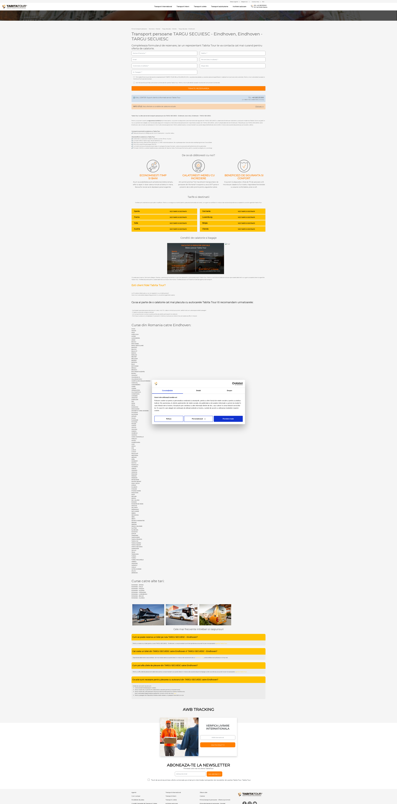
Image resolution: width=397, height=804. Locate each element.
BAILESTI (134, 347)
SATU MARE (135, 511)
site (194, 624)
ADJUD (134, 330)
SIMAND (134, 522)
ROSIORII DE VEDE (137, 504)
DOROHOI (135, 407)
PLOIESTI (134, 487)
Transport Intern (183, 6)
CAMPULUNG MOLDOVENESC (141, 381)
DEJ (133, 401)
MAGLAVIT (135, 453)
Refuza (168, 419)
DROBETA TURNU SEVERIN (140, 410)
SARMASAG (135, 509)
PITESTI (134, 485)
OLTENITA (135, 466)
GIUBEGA (135, 433)
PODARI (134, 489)
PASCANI (134, 474)
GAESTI (134, 425)
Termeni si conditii (200, 802)
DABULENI (135, 399)
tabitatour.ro (199, 638)
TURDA (134, 556)
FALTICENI (135, 414)
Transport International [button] (163, 6)
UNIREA (134, 561)
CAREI (133, 386)
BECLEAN (135, 358)
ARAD (133, 340)
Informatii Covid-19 (206, 795)
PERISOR (134, 478)
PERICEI (134, 476)
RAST (133, 494)
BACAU (134, 342)
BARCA (134, 353)
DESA (133, 403)
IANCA (134, 446)
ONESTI (134, 468)
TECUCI (134, 550)
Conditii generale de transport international (146, 791)
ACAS (133, 329)
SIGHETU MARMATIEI (138, 520)
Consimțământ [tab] (167, 390)
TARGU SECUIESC (137, 546)
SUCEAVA (135, 532)
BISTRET (134, 360)
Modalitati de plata (138, 780)
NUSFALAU (135, 464)
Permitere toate (228, 419)
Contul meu (256, 1)
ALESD (134, 336)
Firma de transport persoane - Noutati (212, 784)
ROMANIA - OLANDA (138, 598)
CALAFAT (134, 375)
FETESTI (134, 416)
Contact (202, 791)
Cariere (202, 777)
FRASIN (134, 424)
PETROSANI (135, 479)
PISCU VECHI (135, 483)
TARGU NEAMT (136, 545)
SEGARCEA (135, 515)
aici (175, 674)
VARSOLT (134, 565)
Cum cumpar (136, 777)
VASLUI (134, 567)
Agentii (134, 773)
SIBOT (133, 518)
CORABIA (135, 396)
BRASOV (134, 369)
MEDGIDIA (135, 455)
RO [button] (263, 1)
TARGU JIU (135, 541)
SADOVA (134, 505)
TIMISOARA (135, 554)
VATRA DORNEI (136, 569)
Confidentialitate (212, 802)
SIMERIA (134, 524)
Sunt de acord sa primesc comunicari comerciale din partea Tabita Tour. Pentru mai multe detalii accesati (178, 82)
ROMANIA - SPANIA (138, 585)
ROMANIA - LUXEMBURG (139, 594)
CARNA (134, 388)
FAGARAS (135, 412)
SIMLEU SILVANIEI (137, 526)
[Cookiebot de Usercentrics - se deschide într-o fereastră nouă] (234, 383)
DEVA (133, 405)
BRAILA (134, 368)
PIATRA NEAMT (136, 481)
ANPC (133, 795)
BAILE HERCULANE (137, 345)
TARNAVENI (135, 548)
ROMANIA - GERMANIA (139, 592)
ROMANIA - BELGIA (138, 596)
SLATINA (134, 528)
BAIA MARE (135, 343)
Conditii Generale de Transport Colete (144, 784)
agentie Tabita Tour (221, 624)
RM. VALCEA (135, 500)
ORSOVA (134, 472)
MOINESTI (135, 461)
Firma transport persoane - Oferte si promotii (215, 780)
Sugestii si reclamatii (207, 788)
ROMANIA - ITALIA (137, 586)
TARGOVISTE (136, 537)
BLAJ (133, 364)
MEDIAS (134, 457)
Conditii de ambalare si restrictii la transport (146, 788)
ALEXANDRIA (136, 338)
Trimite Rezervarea (198, 88)
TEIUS (133, 552)
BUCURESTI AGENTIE (138, 371)
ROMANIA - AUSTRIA (138, 590)
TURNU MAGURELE (138, 559)
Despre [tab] (229, 390)
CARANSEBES (136, 384)
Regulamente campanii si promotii (177, 788)
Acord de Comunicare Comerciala (177, 791)
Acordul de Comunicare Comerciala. (209, 82)
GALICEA (134, 429)
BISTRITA (134, 362)
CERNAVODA (136, 390)
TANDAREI (135, 535)
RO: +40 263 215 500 (260, 5)
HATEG (134, 440)
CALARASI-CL (136, 377)
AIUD (133, 332)
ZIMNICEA (135, 572)
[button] (217, 725)
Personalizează (197, 419)
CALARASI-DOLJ (137, 379)
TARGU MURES (136, 543)
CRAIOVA (135, 397)
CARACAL (135, 383)
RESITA (134, 498)
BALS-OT (134, 351)
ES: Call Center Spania (260, 7)
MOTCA (134, 463)
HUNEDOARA (136, 442)
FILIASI (134, 418)
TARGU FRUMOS (137, 539)
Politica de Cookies (223, 802)
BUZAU (134, 373)
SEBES (134, 513)
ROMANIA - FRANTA (138, 588)
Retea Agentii (235, 1)
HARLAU (134, 438)
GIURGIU (134, 435)
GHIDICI (134, 431)
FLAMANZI (135, 420)
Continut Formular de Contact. (142, 79)
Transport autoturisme (219, 6)
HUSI (133, 444)
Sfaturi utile (203, 773)
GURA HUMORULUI (138, 437)
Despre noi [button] (245, 1)
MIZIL (133, 459)
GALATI (134, 427)
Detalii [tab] (198, 390)
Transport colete (200, 6)
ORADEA (134, 470)
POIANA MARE (136, 491)
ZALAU (134, 571)
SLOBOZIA (135, 530)
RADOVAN (135, 492)
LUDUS (134, 450)
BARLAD (134, 355)
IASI (133, 448)
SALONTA (135, 507)
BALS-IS (134, 349)
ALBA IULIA (135, 334)
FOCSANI (134, 422)
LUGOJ (134, 451)
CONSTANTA (135, 394)
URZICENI (135, 563)
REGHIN (134, 496)
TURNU (134, 558)
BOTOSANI (135, 366)
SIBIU (133, 517)
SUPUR (134, 533)
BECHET (134, 356)
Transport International (173, 773)
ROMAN (134, 502)
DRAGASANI (135, 409)
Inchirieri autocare (239, 6)
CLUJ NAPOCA (136, 392)
